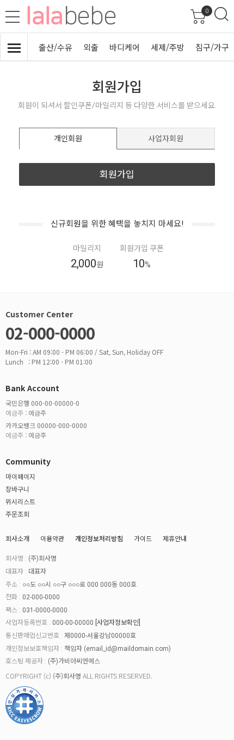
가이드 (143, 538)
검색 (221, 14)
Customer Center (39, 314)
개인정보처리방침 (99, 538)
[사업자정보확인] (117, 622)
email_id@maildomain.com (127, 649)
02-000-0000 (50, 332)
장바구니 (17, 488)
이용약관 (52, 538)
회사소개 (17, 538)
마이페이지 (20, 476)
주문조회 (17, 513)
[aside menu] (12, 17)
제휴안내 (175, 538)
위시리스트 (20, 501)
